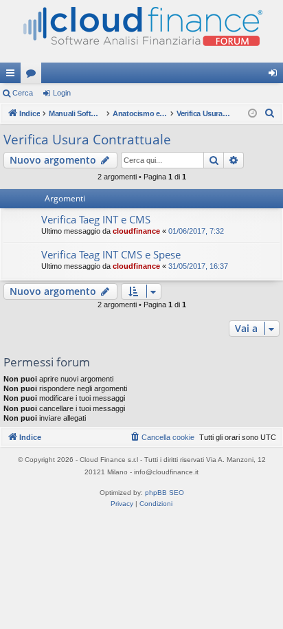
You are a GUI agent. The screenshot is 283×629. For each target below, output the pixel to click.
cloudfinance (136, 231)
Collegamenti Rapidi (13, 75)
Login (62, 93)
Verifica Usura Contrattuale (87, 139)
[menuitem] (270, 113)
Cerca (22, 93)
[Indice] (141, 31)
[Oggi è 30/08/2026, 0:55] (252, 114)
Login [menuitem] (275, 75)
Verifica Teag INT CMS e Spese (111, 254)
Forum (33, 75)
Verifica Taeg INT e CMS (95, 219)
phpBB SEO (164, 492)
